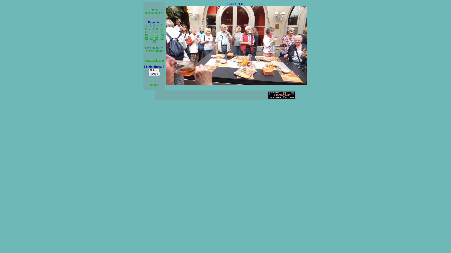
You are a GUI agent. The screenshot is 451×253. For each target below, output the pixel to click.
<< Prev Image (154, 50)
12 (151, 31)
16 (151, 35)
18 (162, 35)
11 (146, 31)
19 (146, 38)
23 (154, 41)
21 (156, 38)
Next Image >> (154, 47)
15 (146, 35)
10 (161, 28)
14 (162, 31)
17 (156, 35)
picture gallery (154, 12)
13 (156, 31)
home (154, 9)
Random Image (154, 60)
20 (151, 38)
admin (154, 84)
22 (162, 38)
